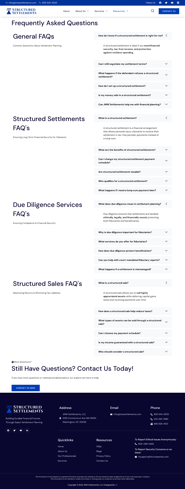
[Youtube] (20, 430)
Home (66, 11)
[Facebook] (8, 430)
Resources (119, 11)
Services (99, 11)
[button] (152, 11)
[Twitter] (14, 430)
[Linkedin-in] (27, 430)
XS (116, 485)
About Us (80, 11)
